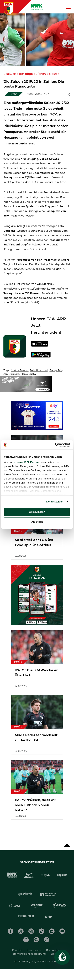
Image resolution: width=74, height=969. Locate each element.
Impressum (34, 950)
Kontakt (17, 950)
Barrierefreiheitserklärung (29, 953)
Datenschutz (54, 950)
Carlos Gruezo (19, 370)
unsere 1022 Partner (27, 462)
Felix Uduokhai (39, 370)
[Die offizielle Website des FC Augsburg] (8, 8)
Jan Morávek (11, 374)
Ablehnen (37, 521)
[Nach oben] (67, 843)
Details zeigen (54, 501)
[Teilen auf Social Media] (70, 94)
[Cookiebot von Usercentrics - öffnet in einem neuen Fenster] (55, 445)
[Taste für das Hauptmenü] (68, 6)
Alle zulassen (37, 511)
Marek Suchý (28, 374)
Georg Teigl (56, 370)
